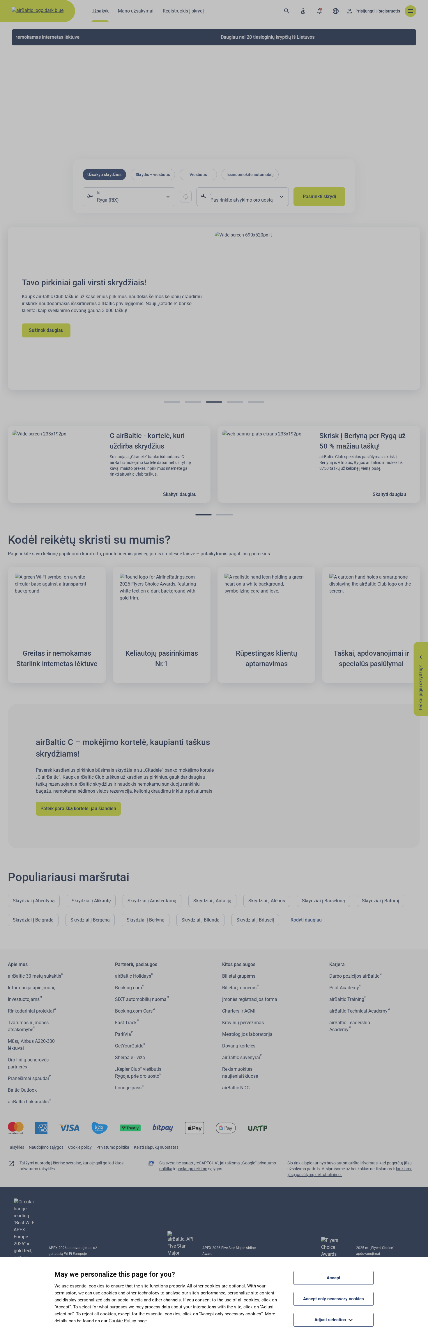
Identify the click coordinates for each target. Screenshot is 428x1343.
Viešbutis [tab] (198, 174)
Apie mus (18, 964)
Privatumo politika (112, 1147)
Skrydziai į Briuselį (255, 920)
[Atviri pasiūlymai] (319, 11)
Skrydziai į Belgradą (33, 920)
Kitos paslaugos (238, 964)
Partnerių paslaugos (136, 964)
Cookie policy (80, 1147)
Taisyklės (16, 1147)
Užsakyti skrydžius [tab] (104, 174)
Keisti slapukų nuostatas (156, 1147)
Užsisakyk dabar (65, 327)
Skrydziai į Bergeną (90, 920)
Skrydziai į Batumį (380, 900)
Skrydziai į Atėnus (266, 900)
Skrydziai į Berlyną (146, 920)
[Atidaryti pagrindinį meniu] (410, 11)
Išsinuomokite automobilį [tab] (250, 174)
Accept (333, 1277)
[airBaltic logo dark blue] (37, 11)
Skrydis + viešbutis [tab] (153, 174)
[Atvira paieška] (287, 11)
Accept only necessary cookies (333, 1298)
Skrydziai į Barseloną (323, 900)
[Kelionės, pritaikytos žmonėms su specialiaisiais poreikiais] (303, 11)
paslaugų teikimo (191, 1168)
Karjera (337, 964)
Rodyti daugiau (306, 920)
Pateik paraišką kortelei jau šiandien (78, 808)
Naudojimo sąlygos (46, 1147)
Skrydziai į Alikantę (91, 900)
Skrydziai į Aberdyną (34, 900)
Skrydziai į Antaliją (212, 900)
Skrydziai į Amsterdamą (152, 900)
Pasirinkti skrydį (319, 196)
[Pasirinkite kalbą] (336, 11)
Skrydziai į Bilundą (200, 920)
